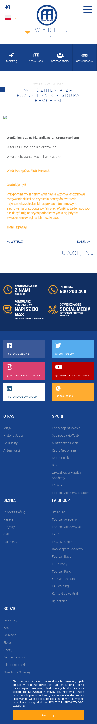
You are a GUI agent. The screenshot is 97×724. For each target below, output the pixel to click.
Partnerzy (10, 542)
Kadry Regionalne (64, 450)
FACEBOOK (78, 313)
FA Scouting (60, 586)
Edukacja (9, 635)
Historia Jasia (13, 435)
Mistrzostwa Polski (65, 443)
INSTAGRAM (66, 313)
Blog (55, 465)
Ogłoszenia (59, 601)
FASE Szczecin (62, 542)
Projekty (9, 527)
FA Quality (10, 443)
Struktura (58, 512)
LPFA (55, 534)
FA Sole (57, 485)
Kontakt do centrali (65, 593)
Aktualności (11, 450)
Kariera (8, 519)
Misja (7, 428)
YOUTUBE (64, 315)
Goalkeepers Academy (67, 549)
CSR (6, 534)
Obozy (7, 650)
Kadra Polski (60, 457)
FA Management (63, 578)
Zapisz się (10, 620)
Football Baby (61, 556)
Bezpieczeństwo (14, 657)
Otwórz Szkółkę (14, 512)
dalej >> (83, 241)
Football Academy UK (67, 527)
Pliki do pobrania (15, 665)
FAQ (6, 627)
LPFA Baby (59, 564)
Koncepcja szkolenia (66, 428)
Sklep (7, 642)
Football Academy (64, 519)
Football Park (61, 571)
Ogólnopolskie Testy (66, 435)
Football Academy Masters (70, 493)
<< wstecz (15, 241)
